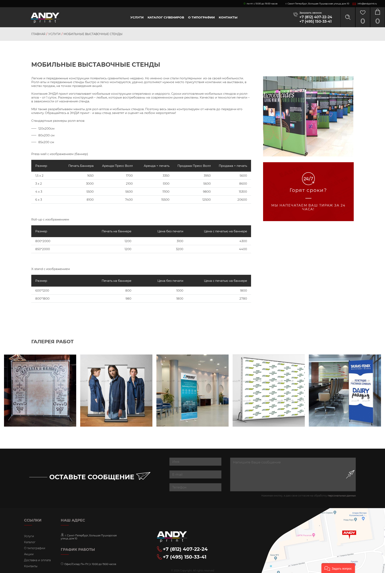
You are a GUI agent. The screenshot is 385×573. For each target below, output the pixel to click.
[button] (338, 568)
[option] (40, 390)
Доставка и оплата (37, 560)
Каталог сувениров (166, 17)
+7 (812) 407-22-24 (315, 17)
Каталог (29, 542)
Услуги (137, 17)
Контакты (228, 17)
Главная (38, 34)
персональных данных (342, 495)
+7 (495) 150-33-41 (315, 21)
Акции (29, 554)
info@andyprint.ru (367, 3)
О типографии (201, 17)
